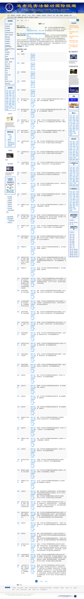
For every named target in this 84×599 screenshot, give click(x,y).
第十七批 (72, 237)
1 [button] (69, 61)
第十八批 (72, 236)
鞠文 (18, 311)
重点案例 (10, 202)
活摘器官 (8, 26)
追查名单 (49, 15)
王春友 (18, 258)
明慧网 (26, 587)
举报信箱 (10, 222)
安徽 (10, 95)
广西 (13, 97)
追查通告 (18, 15)
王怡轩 (18, 81)
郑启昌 (18, 215)
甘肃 (7, 103)
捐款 (75, 99)
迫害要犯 (8, 39)
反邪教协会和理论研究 (10, 49)
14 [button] (10, 126)
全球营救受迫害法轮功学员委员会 (45, 587)
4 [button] (10, 123)
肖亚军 (18, 365)
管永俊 (18, 268)
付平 (18, 162)
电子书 (26, 17)
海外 (10, 108)
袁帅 (18, 449)
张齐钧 (18, 354)
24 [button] (73, 82)
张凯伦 (18, 544)
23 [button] (71, 82)
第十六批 (72, 239)
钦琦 (18, 54)
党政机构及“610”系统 (8, 46)
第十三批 (72, 244)
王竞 (18, 470)
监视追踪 (44, 15)
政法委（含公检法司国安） (10, 59)
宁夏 (7, 95)
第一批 (71, 224)
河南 (10, 100)
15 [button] (11, 126)
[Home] (9, 7)
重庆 (10, 92)
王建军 (18, 120)
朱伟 (18, 396)
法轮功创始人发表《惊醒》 (73, 32)
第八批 (71, 251)
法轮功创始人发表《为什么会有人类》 (74, 41)
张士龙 (18, 481)
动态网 (29, 589)
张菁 (18, 141)
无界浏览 (34, 589)
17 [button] (6, 128)
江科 (18, 109)
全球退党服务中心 (43, 589)
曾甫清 (18, 502)
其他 (13, 108)
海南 (7, 101)
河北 (7, 100)
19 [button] (73, 80)
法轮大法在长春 (24, 589)
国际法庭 (62, 587)
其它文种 (8, 83)
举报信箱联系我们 (10, 179)
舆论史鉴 (10, 208)
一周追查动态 (11, 220)
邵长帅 (18, 428)
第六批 (71, 252)
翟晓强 (18, 386)
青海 (13, 105)
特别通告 (10, 200)
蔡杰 (18, 491)
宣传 (7, 70)
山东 (13, 95)
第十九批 (72, 234)
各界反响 (10, 206)
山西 (7, 97)
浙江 (13, 100)
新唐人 (13, 589)
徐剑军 (18, 72)
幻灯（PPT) (10, 17)
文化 (7, 72)
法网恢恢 (14, 587)
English (36, 17)
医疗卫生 (29, 29)
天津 (7, 92)
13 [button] (8, 126)
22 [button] (69, 82)
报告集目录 (20, 17)
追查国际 (11, 216)
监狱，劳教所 (9, 62)
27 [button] (69, 84)
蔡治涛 (18, 247)
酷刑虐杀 (8, 37)
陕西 (10, 105)
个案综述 (10, 198)
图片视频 (10, 197)
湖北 (10, 101)
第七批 (76, 251)
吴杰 (18, 90)
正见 (71, 587)
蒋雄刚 (18, 323)
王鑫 (18, 406)
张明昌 (18, 131)
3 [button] (72, 61)
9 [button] (72, 62)
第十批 (71, 249)
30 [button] (75, 84)
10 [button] (10, 124)
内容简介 (72, 220)
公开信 (29, 15)
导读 (10, 136)
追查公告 (24, 15)
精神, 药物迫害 (9, 35)
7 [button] (69, 62)
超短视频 (66, 15)
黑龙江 (7, 106)
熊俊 (18, 236)
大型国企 (8, 52)
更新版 (9, 134)
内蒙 (7, 93)
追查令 (33, 15)
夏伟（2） (18, 418)
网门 (38, 589)
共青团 (7, 54)
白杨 (18, 204)
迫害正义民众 (9, 81)
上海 (13, 90)
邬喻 (18, 438)
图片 (15, 17)
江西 (13, 98)
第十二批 (72, 246)
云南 (13, 92)
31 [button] (77, 84)
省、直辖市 (25, 46)
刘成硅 (18, 301)
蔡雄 (18, 63)
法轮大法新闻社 (20, 587)
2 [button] (7, 123)
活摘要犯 (8, 41)
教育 (7, 77)
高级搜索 (73, 23)
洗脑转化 (8, 66)
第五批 (76, 252)
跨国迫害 (8, 28)
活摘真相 (11, 218)
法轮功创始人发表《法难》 (73, 36)
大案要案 (8, 30)
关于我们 (31, 17)
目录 (10, 138)
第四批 (71, 254)
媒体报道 (8, 68)
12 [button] (6, 126)
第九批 (76, 249)
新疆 (7, 98)
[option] (10, 118)
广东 (10, 97)
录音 (54, 15)
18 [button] (71, 80)
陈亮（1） (18, 523)
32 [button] (69, 85)
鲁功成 (18, 344)
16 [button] (13, 126)
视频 (57, 15)
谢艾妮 (18, 173)
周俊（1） (18, 184)
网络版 (9, 139)
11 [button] (12, 124)
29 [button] (73, 84)
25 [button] (75, 82)
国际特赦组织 (56, 587)
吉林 (10, 93)
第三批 (71, 222)
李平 (18, 151)
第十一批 (72, 247)
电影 (70, 15)
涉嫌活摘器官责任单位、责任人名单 (35, 30)
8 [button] (7, 124)
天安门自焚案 (9, 24)
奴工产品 (8, 64)
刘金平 (18, 279)
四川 (13, 93)
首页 (9, 15)
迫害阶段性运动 (9, 32)
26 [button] (77, 82)
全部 (7, 109)
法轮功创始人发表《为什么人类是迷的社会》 (74, 27)
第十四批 (72, 242)
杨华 (18, 375)
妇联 (7, 56)
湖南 (13, 101)
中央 (7, 90)
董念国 (18, 565)
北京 (10, 90)
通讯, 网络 (8, 75)
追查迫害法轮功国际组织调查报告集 (11, 144)
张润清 (18, 333)
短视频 (61, 15)
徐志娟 (18, 194)
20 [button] (75, 80)
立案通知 (38, 15)
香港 (11, 106)
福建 (10, 103)
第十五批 (72, 241)
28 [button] (71, 84)
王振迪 (18, 460)
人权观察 (67, 587)
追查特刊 (10, 204)
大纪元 (17, 589)
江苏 (10, 98)
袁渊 (18, 533)
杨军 (18, 290)
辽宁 (7, 105)
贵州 (13, 103)
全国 (7, 108)
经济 (7, 79)
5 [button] (11, 123)
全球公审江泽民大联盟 (33, 587)
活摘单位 (8, 43)
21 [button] (77, 80)
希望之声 (75, 587)
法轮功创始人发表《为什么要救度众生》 (73, 46)
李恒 (18, 512)
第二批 (76, 222)
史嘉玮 (18, 555)
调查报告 (13, 15)
